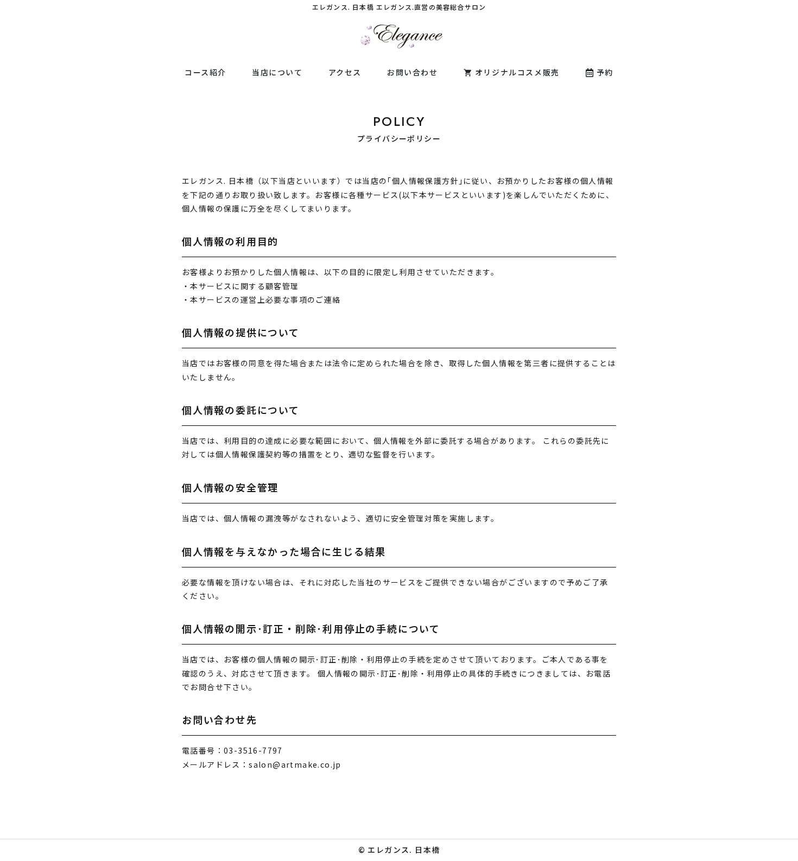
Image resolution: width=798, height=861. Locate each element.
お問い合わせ (412, 72)
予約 (605, 72)
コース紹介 (205, 72)
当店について (277, 72)
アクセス (345, 72)
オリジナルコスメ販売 (517, 72)
